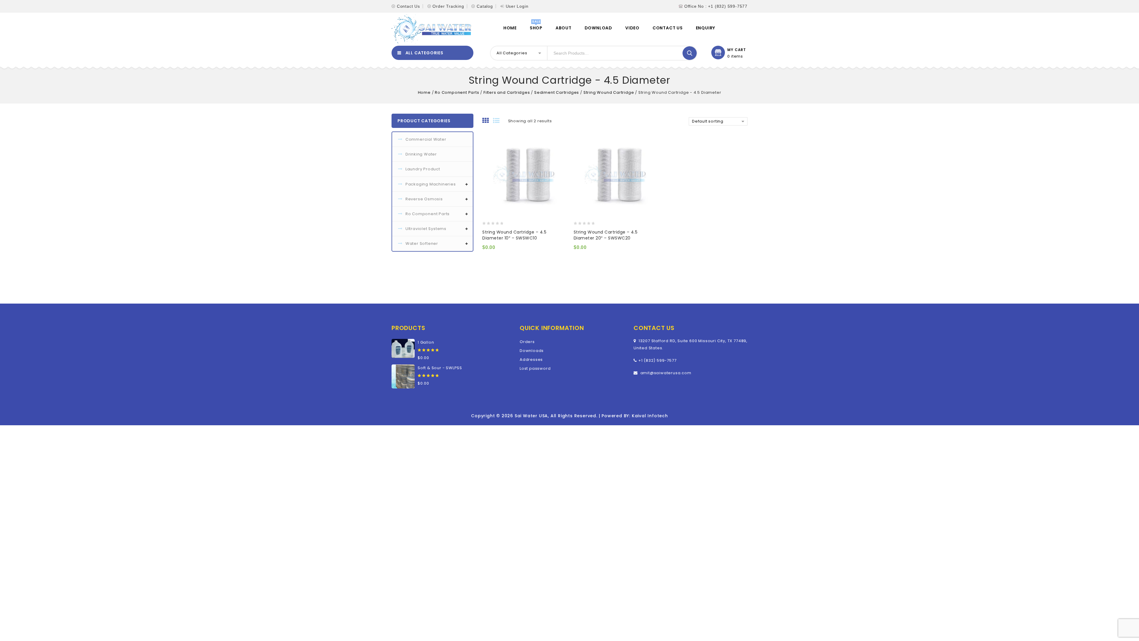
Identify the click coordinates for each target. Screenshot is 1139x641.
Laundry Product (422, 169)
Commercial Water (425, 139)
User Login (517, 6)
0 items (735, 56)
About (564, 28)
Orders (527, 342)
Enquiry (705, 28)
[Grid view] (487, 121)
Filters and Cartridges (506, 92)
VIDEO (632, 28)
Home (510, 28)
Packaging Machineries (430, 184)
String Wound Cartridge (608, 92)
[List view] (498, 121)
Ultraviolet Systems (425, 228)
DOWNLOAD (598, 28)
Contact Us (408, 6)
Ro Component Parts (457, 92)
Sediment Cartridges (556, 92)
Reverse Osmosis (424, 199)
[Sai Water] (431, 29)
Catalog (485, 6)
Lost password (535, 368)
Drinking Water (421, 154)
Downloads (532, 350)
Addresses (531, 359)
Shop (536, 28)
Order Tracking (448, 6)
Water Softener (421, 243)
